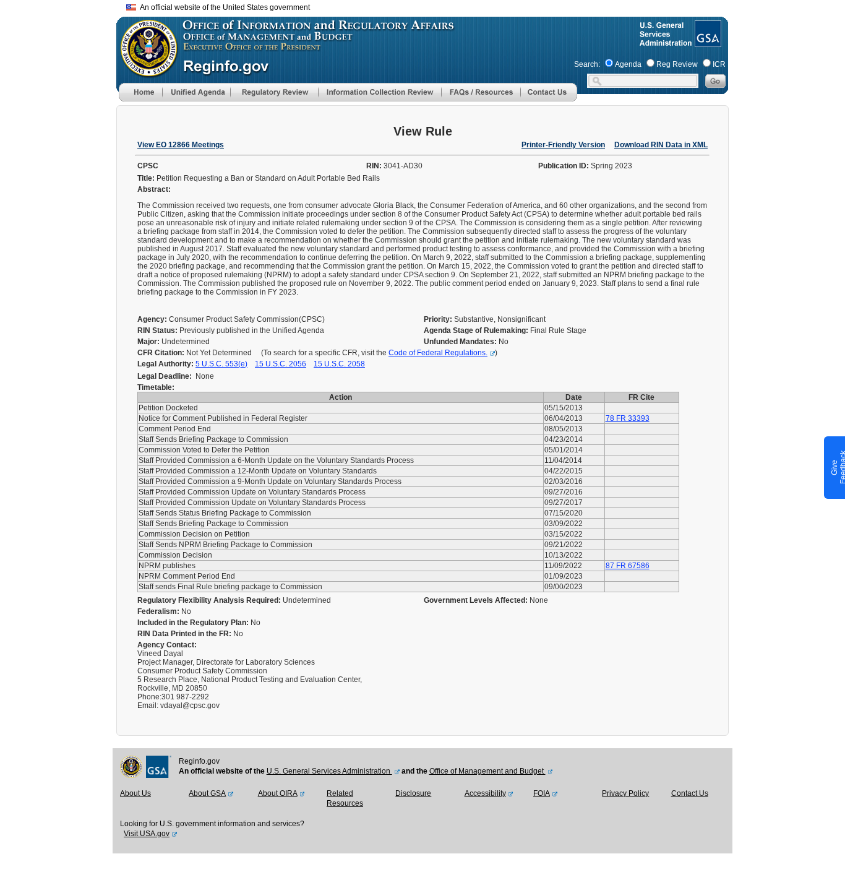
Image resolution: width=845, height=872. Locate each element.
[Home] (140, 99)
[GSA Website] (707, 42)
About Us (135, 793)
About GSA (207, 793)
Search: (587, 64)
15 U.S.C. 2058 (339, 364)
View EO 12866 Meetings (180, 144)
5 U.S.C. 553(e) (221, 364)
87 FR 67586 (628, 565)
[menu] (196, 92)
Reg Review (677, 64)
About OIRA (278, 793)
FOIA (541, 793)
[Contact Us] (548, 99)
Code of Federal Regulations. (437, 352)
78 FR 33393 (628, 418)
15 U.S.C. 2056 (280, 364)
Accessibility (485, 793)
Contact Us (689, 793)
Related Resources (345, 798)
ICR (719, 64)
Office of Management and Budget (487, 771)
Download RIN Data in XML (661, 144)
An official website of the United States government (223, 7)
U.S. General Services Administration (329, 771)
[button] (196, 92)
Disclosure (413, 793)
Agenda (628, 64)
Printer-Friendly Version (563, 144)
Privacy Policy (625, 793)
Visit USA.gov (146, 833)
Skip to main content (429, 6)
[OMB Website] (144, 71)
